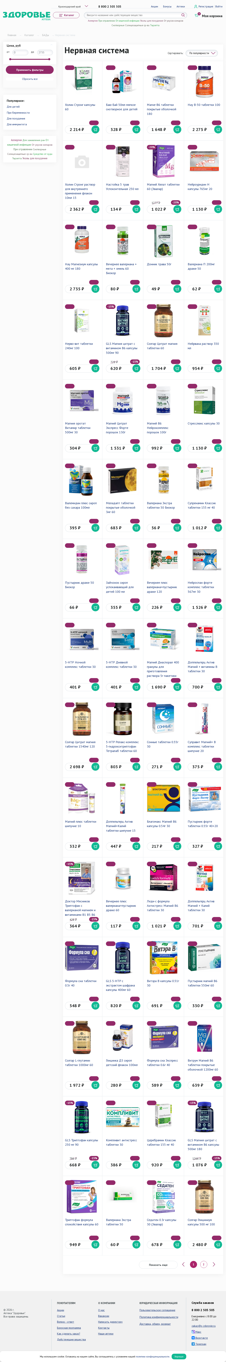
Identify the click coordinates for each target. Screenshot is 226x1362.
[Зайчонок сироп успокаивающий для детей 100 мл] (122, 559)
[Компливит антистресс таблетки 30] (122, 1117)
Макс (198, 1332)
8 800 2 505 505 (109, 6)
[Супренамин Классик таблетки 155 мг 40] (204, 480)
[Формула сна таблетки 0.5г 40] (82, 958)
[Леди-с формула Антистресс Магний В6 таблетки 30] (163, 878)
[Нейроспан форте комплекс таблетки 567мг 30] (204, 559)
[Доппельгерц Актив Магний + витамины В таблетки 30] (204, 639)
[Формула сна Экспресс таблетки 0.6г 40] (163, 1037)
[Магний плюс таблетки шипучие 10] (82, 798)
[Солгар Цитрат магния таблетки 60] (163, 321)
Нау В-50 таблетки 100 (204, 105)
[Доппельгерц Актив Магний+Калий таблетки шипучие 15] (122, 798)
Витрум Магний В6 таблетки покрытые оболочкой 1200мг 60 (203, 1064)
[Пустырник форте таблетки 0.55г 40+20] (204, 798)
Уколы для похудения (151, 20)
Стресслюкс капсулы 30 (204, 423)
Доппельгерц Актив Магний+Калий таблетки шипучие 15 (121, 825)
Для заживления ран (33, 140)
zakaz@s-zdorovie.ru (204, 1326)
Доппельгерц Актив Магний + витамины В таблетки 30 (202, 666)
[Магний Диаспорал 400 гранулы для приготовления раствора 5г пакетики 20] (163, 639)
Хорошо (178, 1356)
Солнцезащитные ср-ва (137, 25)
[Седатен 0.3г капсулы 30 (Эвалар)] (163, 1197)
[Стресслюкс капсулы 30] (204, 400)
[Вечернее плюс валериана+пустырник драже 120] (163, 559)
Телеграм (200, 1344)
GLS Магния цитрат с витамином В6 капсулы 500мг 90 (121, 348)
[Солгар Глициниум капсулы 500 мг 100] (204, 1197)
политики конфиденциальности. (153, 1356)
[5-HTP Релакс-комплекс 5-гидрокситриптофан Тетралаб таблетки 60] (122, 719)
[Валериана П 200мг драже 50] (204, 241)
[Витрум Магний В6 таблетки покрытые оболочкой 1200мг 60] (204, 1037)
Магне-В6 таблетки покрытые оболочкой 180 (161, 109)
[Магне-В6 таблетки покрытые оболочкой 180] (163, 82)
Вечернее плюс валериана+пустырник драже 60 (121, 905)
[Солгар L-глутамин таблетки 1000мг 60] (82, 1037)
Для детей (13, 106)
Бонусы (167, 6)
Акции (154, 6)
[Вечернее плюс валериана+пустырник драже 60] (122, 878)
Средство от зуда (42, 154)
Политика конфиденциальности (158, 1317)
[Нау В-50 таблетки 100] (204, 82)
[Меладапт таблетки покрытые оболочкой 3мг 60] (122, 480)
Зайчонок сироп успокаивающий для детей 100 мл (120, 587)
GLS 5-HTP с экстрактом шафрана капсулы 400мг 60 (120, 985)
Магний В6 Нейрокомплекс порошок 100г (157, 427)
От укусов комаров (173, 20)
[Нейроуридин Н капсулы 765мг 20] (204, 161)
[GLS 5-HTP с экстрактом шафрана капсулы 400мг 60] (122, 958)
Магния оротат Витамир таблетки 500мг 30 (77, 427)
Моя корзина (212, 16)
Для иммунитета (17, 124)
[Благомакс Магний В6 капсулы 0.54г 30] (163, 798)
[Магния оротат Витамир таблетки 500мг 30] (82, 400)
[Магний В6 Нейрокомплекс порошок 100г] (163, 400)
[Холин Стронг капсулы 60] (82, 82)
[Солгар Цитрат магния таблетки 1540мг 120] (82, 719)
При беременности (18, 112)
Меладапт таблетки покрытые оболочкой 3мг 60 (120, 507)
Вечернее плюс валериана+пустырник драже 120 (162, 587)
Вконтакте (201, 1338)
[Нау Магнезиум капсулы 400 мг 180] (82, 241)
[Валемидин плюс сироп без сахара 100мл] (82, 480)
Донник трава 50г (159, 264)
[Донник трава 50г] (163, 241)
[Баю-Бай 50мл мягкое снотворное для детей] (122, 82)
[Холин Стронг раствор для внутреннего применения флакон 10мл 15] (82, 161)
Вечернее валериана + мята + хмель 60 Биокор (121, 268)
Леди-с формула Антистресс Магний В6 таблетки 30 (162, 905)
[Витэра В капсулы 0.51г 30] (163, 958)
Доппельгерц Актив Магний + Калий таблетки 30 (201, 905)
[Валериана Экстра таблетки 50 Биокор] (163, 480)
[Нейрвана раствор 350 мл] (204, 321)
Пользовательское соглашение (157, 1310)
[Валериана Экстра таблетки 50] (122, 1197)
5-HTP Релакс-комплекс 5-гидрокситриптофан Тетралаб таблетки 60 (122, 746)
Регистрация (206, 6)
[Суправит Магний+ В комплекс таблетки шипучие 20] (204, 719)
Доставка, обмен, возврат (155, 1323)
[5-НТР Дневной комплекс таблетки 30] (122, 639)
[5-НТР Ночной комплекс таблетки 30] (82, 639)
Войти (218, 6)
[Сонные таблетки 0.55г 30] (163, 719)
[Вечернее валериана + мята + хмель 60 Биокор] (122, 241)
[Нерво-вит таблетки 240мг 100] (82, 321)
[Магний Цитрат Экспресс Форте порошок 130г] (122, 400)
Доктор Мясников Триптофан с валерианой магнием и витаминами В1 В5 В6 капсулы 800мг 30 (80, 910)
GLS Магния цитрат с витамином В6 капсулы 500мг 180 (203, 1144)
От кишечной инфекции (127, 20)
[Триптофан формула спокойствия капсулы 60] (82, 1197)
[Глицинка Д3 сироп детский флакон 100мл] (122, 1037)
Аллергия (93, 20)
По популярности (199, 53)
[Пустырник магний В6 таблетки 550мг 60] (204, 958)
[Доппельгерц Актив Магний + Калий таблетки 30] (204, 878)
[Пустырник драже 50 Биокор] (82, 559)
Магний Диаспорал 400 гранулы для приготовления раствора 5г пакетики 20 (163, 671)
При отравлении (106, 20)
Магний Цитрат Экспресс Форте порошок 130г (117, 427)
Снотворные (118, 25)
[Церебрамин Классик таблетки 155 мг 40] (163, 1117)
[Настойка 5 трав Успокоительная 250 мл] (122, 161)
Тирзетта (154, 25)
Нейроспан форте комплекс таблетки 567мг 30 (201, 587)
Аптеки (181, 6)
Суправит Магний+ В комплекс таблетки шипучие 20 (202, 746)
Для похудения (16, 118)
